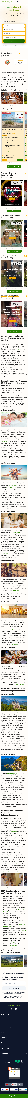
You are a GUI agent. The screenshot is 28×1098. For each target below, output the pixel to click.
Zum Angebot (20, 159)
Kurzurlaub (19, 349)
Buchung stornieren (6, 1021)
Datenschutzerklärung (8, 999)
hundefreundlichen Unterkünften (10, 871)
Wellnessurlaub (5, 441)
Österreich (10, 773)
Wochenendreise (15, 644)
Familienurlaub (10, 487)
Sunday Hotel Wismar (7, 133)
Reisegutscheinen (15, 942)
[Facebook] (16, 1009)
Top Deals (23, 930)
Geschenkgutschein (12, 945)
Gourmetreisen (20, 684)
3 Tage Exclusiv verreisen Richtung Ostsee (9, 130)
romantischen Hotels (13, 863)
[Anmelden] (22, 2)
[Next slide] (26, 55)
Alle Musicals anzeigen (14, 211)
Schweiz (5, 775)
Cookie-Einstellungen (7, 1027)
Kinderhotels (11, 856)
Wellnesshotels (13, 831)
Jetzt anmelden (14, 988)
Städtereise (15, 630)
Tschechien (16, 773)
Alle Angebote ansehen (14, 251)
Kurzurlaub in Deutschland (18, 713)
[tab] (10, 105)
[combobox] (14, 26)
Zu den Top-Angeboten (14, 166)
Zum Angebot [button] (12, 238)
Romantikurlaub (5, 553)
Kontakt (4, 1018)
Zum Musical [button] (12, 199)
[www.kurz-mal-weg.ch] (6, 2)
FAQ (3, 1024)
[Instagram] (12, 1009)
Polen (21, 773)
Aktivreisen (16, 590)
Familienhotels (13, 485)
